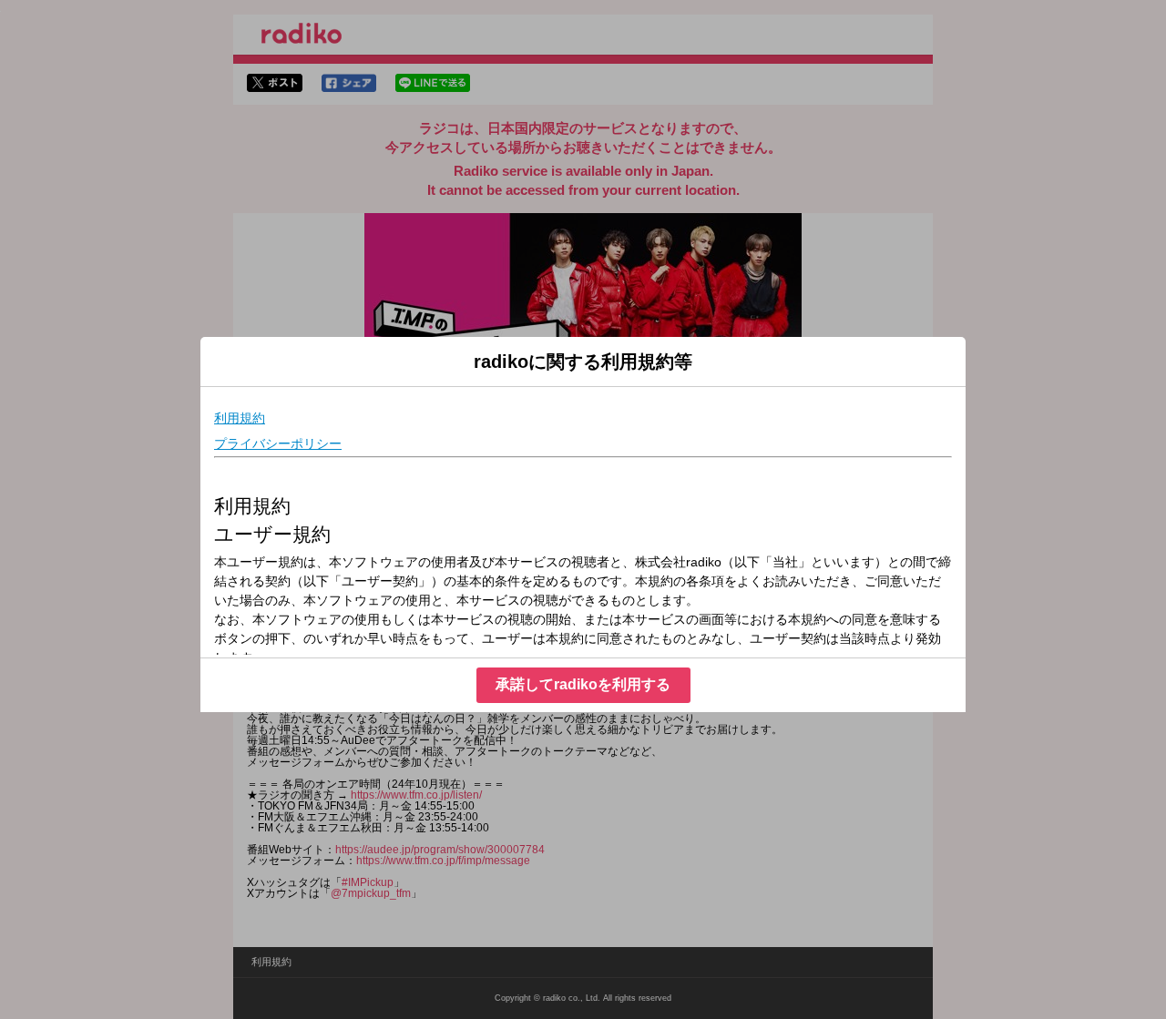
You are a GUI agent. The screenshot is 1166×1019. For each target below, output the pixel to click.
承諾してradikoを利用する (583, 684)
